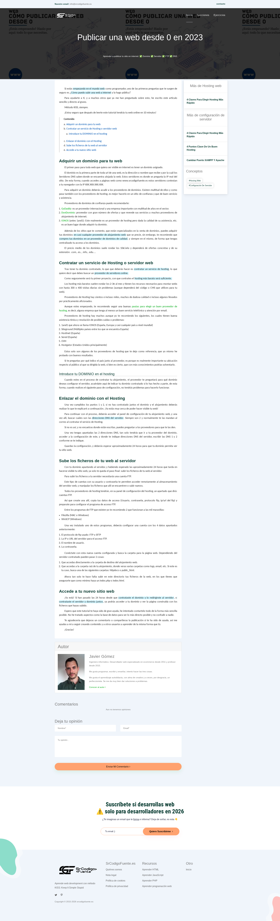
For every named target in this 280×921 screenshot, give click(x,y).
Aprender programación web (157, 886)
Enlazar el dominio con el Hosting (84, 141)
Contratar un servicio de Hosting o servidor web (91, 129)
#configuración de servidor (200, 185)
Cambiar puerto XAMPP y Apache (205, 160)
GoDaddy (66, 208)
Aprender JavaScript (152, 875)
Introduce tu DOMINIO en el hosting (88, 134)
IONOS (65, 220)
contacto (220, 4)
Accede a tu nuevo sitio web (81, 150)
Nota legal (111, 875)
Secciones (203, 15)
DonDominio (68, 212)
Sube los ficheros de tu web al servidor (86, 145)
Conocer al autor (97, 687)
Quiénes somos (114, 869)
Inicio (189, 15)
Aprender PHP (149, 880)
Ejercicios (219, 15)
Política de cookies (115, 880)
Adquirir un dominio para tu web (83, 124)
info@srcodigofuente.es (81, 4)
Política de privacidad (117, 886)
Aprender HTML (150, 869)
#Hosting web (195, 181)
